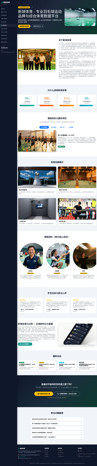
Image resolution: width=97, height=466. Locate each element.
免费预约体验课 (24, 26)
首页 (4, 8)
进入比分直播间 (24, 344)
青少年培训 (60, 450)
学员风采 (5, 28)
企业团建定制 (60, 456)
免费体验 (5, 38)
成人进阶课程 (60, 452)
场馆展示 (5, 22)
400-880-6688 (4, 48)
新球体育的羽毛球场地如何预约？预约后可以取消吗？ (44, 419)
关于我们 (5, 12)
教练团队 (5, 25)
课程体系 (5, 18)
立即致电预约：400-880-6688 (68, 394)
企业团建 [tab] (71, 127)
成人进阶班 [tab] (53, 127)
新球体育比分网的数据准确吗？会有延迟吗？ (42, 432)
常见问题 (5, 42)
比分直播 (5, 32)
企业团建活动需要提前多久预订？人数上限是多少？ (44, 437)
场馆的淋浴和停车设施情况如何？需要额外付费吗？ (44, 428)
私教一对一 (60, 454)
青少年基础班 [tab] (44, 127)
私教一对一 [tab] (62, 127)
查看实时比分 (37, 26)
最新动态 (5, 35)
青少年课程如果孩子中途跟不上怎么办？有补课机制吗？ (45, 423)
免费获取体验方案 (44, 394)
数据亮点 (5, 15)
